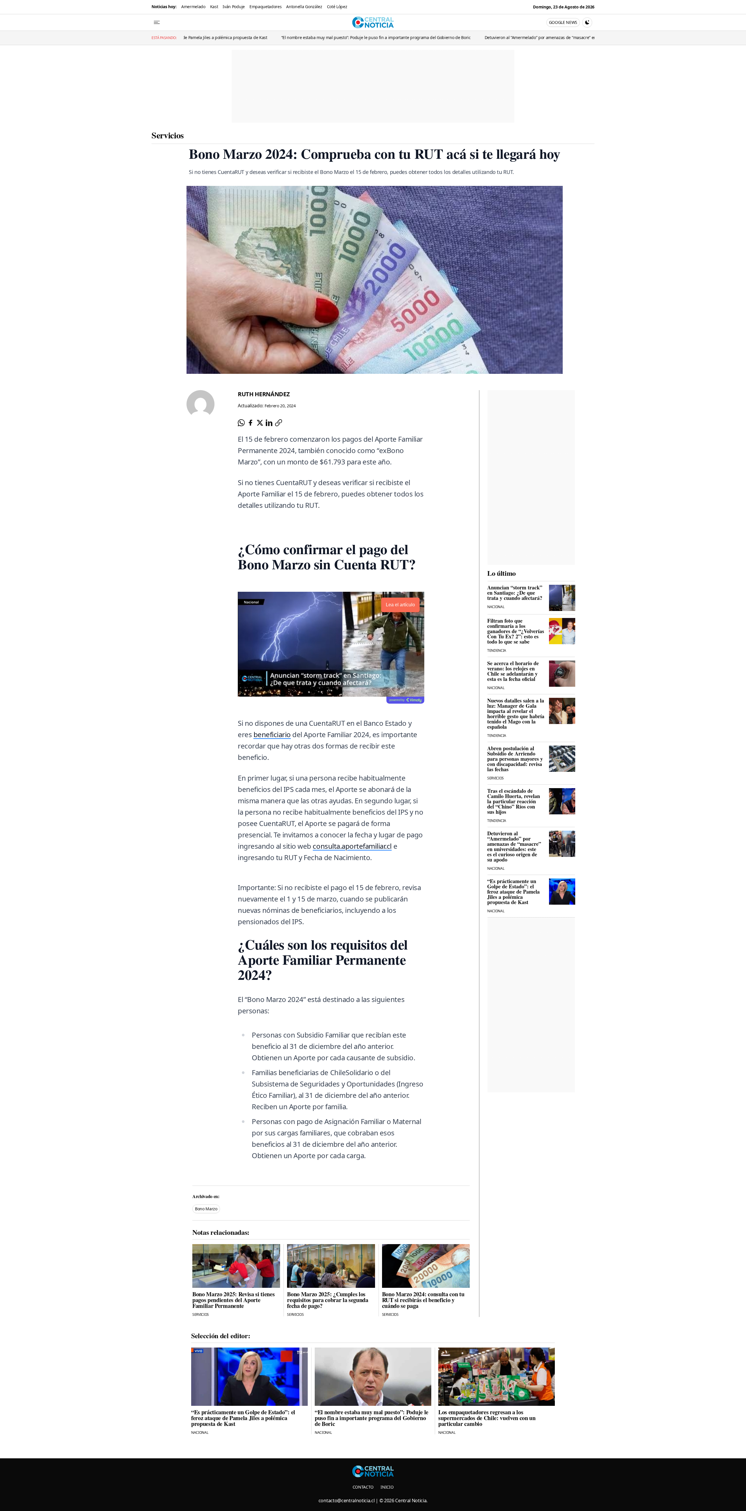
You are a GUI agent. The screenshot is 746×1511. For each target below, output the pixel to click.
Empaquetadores (265, 6)
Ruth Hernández (264, 394)
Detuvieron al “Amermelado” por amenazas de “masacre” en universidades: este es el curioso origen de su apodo (504, 37)
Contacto (363, 1487)
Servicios (168, 134)
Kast (214, 6)
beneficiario (272, 734)
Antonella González (304, 6)
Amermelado (193, 6)
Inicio (387, 1487)
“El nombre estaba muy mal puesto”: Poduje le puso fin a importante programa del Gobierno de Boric (291, 37)
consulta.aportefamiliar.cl (352, 846)
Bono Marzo (206, 1208)
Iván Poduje (233, 6)
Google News (563, 22)
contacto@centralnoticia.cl (347, 1500)
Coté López (337, 6)
